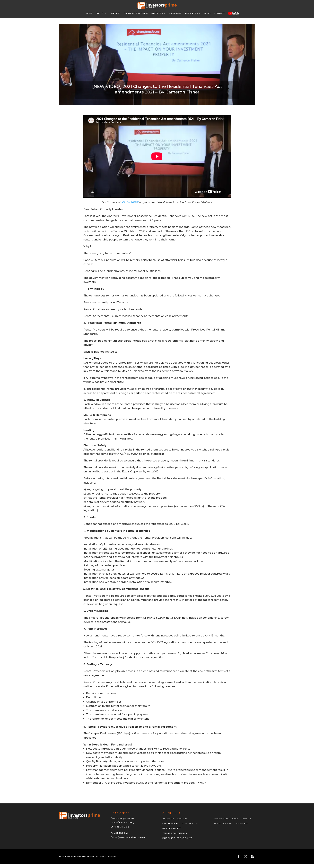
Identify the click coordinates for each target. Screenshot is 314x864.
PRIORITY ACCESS (223, 823)
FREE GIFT (247, 819)
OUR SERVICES (170, 823)
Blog (207, 13)
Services (115, 13)
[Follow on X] (245, 856)
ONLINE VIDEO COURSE (136, 13)
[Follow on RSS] (252, 856)
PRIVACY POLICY (171, 828)
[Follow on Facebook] (238, 856)
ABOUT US (168, 819)
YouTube (233, 13)
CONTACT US (189, 823)
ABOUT (100, 13)
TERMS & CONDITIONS (174, 833)
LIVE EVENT (242, 823)
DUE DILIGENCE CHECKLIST (177, 838)
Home (89, 13)
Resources (191, 13)
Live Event (175, 13)
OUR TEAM (183, 819)
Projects (157, 13)
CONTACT (219, 13)
